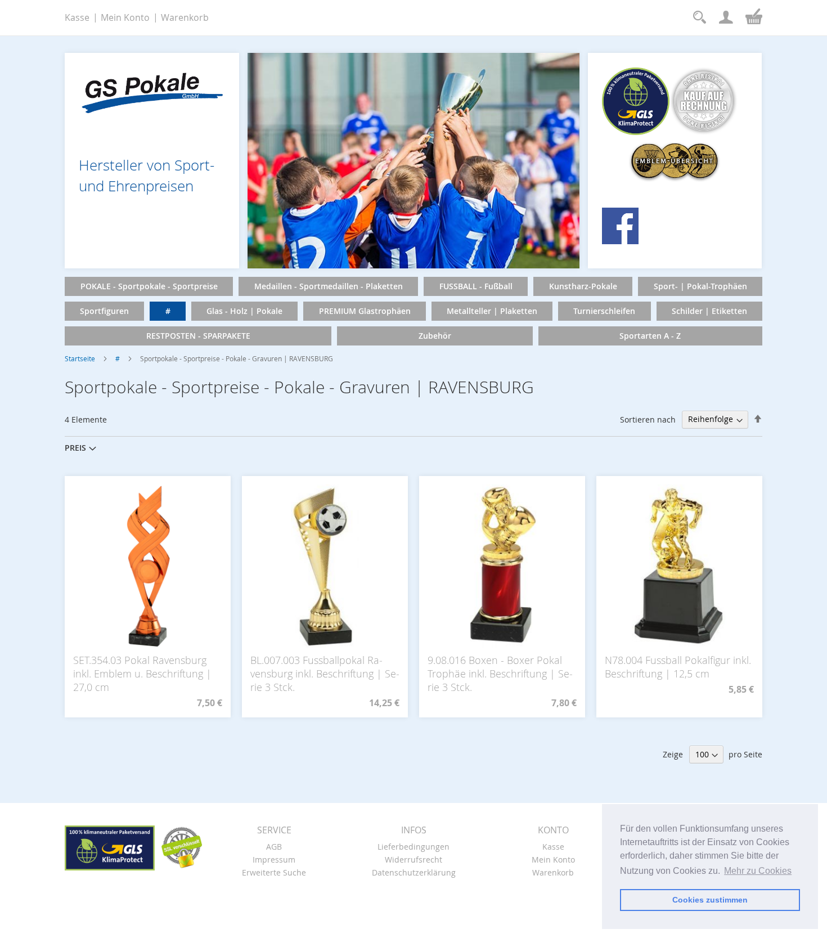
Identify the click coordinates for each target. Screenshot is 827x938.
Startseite (80, 358)
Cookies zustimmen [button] (710, 899)
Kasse (77, 17)
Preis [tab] (75, 447)
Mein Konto (125, 17)
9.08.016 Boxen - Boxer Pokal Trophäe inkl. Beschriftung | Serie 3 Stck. (500, 673)
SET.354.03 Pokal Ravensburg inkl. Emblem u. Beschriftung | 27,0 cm (142, 673)
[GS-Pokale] (152, 89)
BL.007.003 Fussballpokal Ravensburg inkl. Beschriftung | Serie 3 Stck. (324, 673)
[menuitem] (149, 286)
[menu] (413, 311)
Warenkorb (185, 17)
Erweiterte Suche (274, 872)
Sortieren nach (648, 419)
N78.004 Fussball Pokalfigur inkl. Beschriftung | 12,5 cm (678, 666)
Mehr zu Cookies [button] (758, 871)
